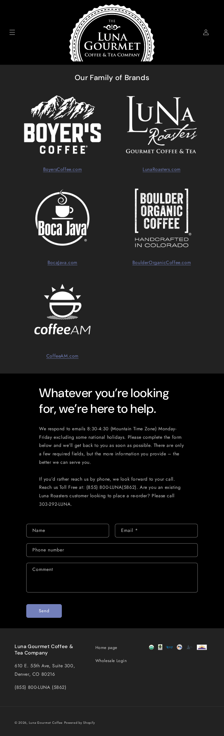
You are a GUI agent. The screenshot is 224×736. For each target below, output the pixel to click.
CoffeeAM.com (62, 356)
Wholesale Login (111, 661)
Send (44, 611)
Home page (106, 647)
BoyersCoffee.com (62, 169)
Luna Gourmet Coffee (46, 722)
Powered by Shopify (79, 722)
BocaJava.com (62, 262)
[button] (12, 32)
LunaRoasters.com (162, 169)
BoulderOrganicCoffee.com (161, 262)
